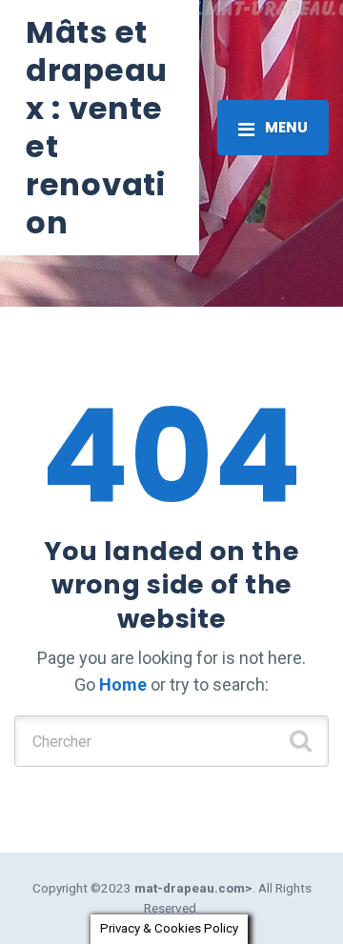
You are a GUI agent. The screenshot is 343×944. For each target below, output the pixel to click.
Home (123, 684)
